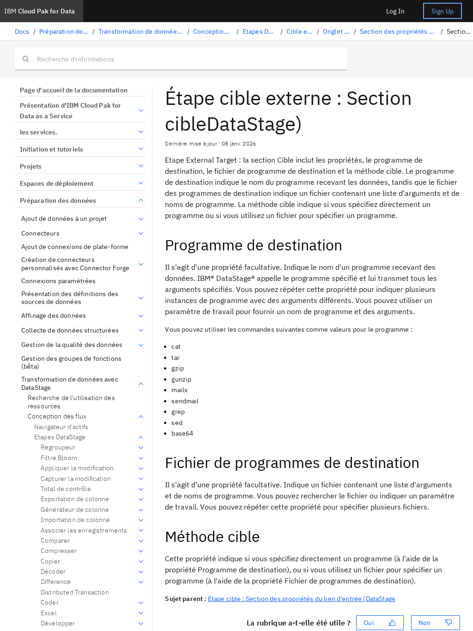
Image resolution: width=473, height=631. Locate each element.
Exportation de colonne (75, 499)
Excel (49, 613)
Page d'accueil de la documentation (73, 90)
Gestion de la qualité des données (71, 345)
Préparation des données (64, 31)
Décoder (53, 572)
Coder (50, 603)
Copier (50, 561)
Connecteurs (40, 233)
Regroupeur (58, 447)
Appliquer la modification (77, 468)
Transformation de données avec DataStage (140, 31)
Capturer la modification (76, 479)
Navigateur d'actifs (61, 427)
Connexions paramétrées (58, 281)
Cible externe (299, 31)
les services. (39, 132)
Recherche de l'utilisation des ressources (71, 402)
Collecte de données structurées (70, 330)
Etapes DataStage (260, 31)
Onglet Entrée (336, 31)
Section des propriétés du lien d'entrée (398, 31)
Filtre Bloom (59, 458)
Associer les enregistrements (84, 530)
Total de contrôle (66, 489)
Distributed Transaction (75, 592)
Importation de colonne (75, 520)
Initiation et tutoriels (51, 149)
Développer (58, 623)
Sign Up (442, 11)
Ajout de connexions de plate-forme (74, 247)
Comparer (55, 541)
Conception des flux (213, 31)
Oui (369, 623)
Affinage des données (53, 316)
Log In (395, 11)
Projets (31, 166)
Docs (22, 31)
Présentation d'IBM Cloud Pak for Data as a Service (70, 111)
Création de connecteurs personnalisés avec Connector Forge (75, 264)
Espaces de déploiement (56, 183)
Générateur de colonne (75, 510)
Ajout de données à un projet (64, 219)
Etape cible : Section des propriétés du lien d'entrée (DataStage (301, 599)
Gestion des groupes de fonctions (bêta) (71, 363)
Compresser (59, 551)
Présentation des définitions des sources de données (69, 298)
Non (424, 623)
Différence (56, 582)
